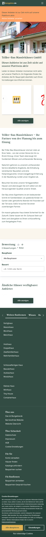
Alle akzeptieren (12, 528)
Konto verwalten (12, 458)
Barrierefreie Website (14, 420)
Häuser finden (11, 461)
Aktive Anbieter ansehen (12, 18)
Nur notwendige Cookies (23, 534)
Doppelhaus (9, 348)
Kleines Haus (9, 386)
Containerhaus (10, 397)
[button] (42, 3)
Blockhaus (8, 331)
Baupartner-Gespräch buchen (18, 484)
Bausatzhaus (9, 369)
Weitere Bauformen (16, 315)
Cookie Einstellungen (14, 446)
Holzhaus (8, 344)
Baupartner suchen (13, 469)
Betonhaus (8, 335)
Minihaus (7, 390)
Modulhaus (8, 376)
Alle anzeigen (23, 121)
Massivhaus (9, 327)
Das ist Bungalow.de (13, 416)
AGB (7, 442)
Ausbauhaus (9, 373)
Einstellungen (34, 528)
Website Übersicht (13, 424)
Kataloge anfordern (13, 465)
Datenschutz (10, 435)
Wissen (32, 315)
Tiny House (8, 393)
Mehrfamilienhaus (11, 356)
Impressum (10, 439)
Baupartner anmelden (14, 480)
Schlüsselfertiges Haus (13, 365)
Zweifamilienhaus (11, 352)
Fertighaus (8, 323)
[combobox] (23, 270)
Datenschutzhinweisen (9, 522)
